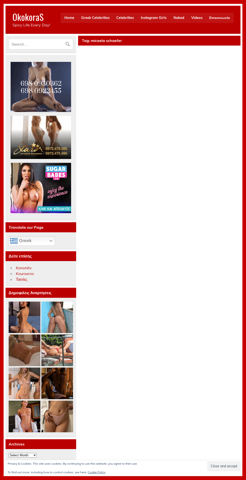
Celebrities (125, 18)
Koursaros (25, 273)
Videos (197, 18)
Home (69, 18)
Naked (178, 18)
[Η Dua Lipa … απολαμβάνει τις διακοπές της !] (57, 350)
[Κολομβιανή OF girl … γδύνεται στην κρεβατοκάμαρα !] (24, 318)
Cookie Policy (96, 472)
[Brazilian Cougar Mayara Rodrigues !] (57, 318)
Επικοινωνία (219, 18)
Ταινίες (21, 279)
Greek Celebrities (95, 18)
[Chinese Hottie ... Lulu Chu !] (57, 417)
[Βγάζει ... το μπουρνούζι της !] (24, 417)
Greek (25, 240)
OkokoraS (27, 16)
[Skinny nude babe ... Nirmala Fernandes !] (57, 384)
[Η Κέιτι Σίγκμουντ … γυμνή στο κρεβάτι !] (24, 350)
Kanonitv (24, 267)
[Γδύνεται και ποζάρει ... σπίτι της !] (24, 384)
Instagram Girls (153, 18)
